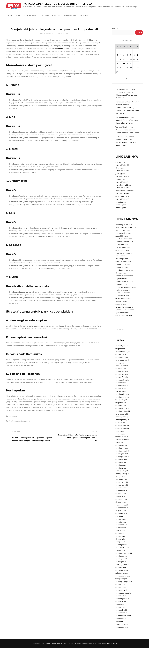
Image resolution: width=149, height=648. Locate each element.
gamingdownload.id (123, 553)
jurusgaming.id (121, 471)
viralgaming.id (121, 579)
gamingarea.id (121, 465)
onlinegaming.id (122, 428)
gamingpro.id (120, 562)
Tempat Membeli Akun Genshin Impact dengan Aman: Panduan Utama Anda (127, 130)
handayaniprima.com (124, 239)
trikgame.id (120, 349)
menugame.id (121, 550)
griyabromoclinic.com (124, 315)
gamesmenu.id (121, 482)
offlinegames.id (121, 366)
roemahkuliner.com (123, 233)
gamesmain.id (121, 491)
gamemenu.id (121, 525)
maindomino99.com (123, 185)
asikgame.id (120, 542)
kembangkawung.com (124, 270)
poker (60, 49)
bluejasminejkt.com (123, 253)
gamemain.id (120, 519)
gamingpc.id (120, 405)
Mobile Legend (70, 16)
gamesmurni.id (121, 485)
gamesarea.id (120, 533)
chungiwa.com (121, 273)
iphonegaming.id (122, 417)
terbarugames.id (122, 440)
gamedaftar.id (121, 610)
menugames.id (121, 505)
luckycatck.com (121, 244)
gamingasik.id (121, 459)
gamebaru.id (120, 601)
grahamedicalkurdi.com (125, 310)
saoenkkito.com (121, 236)
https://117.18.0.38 (122, 188)
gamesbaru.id (121, 590)
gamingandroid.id (122, 408)
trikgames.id (120, 391)
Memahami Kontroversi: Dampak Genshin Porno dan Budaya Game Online (126, 120)
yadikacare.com (121, 301)
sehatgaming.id (121, 573)
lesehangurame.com (123, 225)
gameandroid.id (121, 354)
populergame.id (121, 627)
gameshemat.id (121, 508)
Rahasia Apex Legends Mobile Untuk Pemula (57, 3)
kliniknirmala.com (122, 290)
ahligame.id (120, 539)
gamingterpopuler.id (123, 582)
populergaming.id (122, 576)
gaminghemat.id (122, 448)
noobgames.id (121, 604)
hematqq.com (121, 202)
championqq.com (122, 196)
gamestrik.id (120, 388)
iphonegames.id (122, 360)
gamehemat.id (121, 513)
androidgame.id (121, 346)
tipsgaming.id (121, 400)
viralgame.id (120, 621)
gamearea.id (120, 536)
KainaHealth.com (122, 296)
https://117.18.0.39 (122, 171)
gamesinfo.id (120, 369)
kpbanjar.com (121, 284)
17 (117, 64)
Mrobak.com (120, 256)
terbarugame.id (121, 437)
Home (10, 16)
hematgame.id (121, 545)
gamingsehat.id (121, 567)
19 (124, 64)
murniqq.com (121, 205)
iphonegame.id (121, 414)
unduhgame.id (121, 624)
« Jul (126, 78)
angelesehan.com (122, 250)
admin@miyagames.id (47, 33)
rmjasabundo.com (122, 264)
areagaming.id (121, 476)
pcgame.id (119, 431)
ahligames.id (120, 511)
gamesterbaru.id (122, 380)
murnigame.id (121, 530)
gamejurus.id (120, 522)
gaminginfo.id (121, 445)
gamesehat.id (121, 613)
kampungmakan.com (124, 242)
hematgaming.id (122, 496)
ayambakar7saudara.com (125, 227)
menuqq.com (121, 208)
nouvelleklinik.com (123, 293)
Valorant (84, 16)
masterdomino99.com (124, 191)
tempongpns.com (122, 230)
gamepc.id (119, 363)
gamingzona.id (121, 468)
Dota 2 (18, 16)
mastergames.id (122, 547)
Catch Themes (112, 643)
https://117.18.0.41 (122, 182)
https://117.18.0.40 (122, 199)
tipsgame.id (120, 442)
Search (115, 28)
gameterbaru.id (121, 386)
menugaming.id (122, 474)
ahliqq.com (119, 168)
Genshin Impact (31, 16)
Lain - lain (13, 416)
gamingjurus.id (121, 454)
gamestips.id (120, 383)
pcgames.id (120, 434)
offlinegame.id (121, 423)
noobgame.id (120, 618)
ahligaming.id (120, 502)
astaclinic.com (121, 304)
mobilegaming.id (122, 420)
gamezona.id (120, 528)
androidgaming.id (122, 352)
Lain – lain (45, 16)
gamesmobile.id (122, 374)
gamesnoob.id (121, 584)
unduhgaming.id (122, 565)
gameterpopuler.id (123, 616)
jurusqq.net (120, 174)
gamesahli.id (120, 494)
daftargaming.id (121, 570)
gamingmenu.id (122, 457)
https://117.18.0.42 (122, 176)
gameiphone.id (121, 357)
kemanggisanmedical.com (126, 287)
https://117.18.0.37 (122, 193)
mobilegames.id (122, 371)
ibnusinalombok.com (124, 307)
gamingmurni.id (122, 451)
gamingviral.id (121, 559)
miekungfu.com (122, 259)
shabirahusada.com (123, 298)
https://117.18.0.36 (122, 165)
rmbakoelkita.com (122, 247)
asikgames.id (120, 516)
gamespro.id (120, 587)
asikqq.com (120, 162)
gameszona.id (121, 499)
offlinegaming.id (122, 425)
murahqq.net (120, 179)
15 (134, 59)
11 (120, 59)
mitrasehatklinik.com (124, 281)
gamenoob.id (120, 596)
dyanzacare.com (122, 313)
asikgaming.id (121, 479)
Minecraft (56, 16)
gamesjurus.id (121, 488)
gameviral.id (120, 607)
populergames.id (122, 599)
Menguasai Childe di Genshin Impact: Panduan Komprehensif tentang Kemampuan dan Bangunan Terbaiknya (127, 107)
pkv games (119, 329)
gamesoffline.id (121, 377)
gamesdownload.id (123, 593)
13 (127, 59)
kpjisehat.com (121, 279)
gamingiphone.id (122, 394)
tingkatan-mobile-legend (19, 421)
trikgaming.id (120, 403)
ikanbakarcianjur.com (124, 276)
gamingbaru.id (121, 556)
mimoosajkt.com (122, 267)
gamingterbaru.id (122, 411)
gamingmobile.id (122, 397)
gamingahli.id (120, 462)
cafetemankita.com (123, 262)
